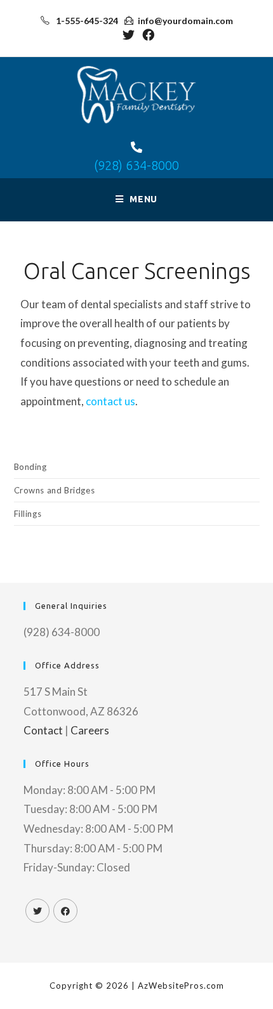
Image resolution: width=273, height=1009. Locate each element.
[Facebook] (65, 911)
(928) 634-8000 (136, 165)
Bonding (30, 467)
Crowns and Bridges (54, 490)
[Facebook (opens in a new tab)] (146, 35)
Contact (43, 730)
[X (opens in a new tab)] (128, 35)
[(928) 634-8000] (136, 147)
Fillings (28, 514)
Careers (89, 730)
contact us (110, 401)
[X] (37, 911)
